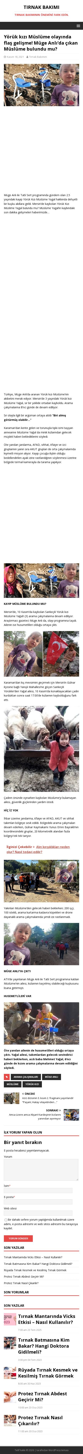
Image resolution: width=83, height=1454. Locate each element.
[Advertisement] (41, 151)
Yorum (8, 1156)
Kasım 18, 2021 (15, 56)
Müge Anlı (51, 1077)
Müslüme (13, 1084)
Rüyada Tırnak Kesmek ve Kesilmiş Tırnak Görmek (35, 1270)
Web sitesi (10, 1208)
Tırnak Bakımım (38, 56)
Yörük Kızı (32, 1084)
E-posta (9, 1197)
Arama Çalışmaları (26, 1077)
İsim (6, 1186)
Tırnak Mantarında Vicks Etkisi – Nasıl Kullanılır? (33, 1257)
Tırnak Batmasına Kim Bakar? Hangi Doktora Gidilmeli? (38, 1264)
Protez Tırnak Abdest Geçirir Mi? (24, 1276)
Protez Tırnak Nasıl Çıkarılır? (21, 1283)
